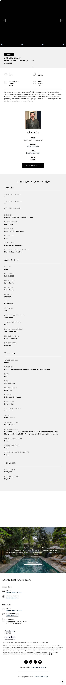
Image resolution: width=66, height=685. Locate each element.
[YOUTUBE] (40, 662)
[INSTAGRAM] (30, 662)
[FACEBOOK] (26, 662)
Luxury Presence (38, 667)
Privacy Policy (41, 677)
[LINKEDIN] (35, 662)
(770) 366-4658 (12, 616)
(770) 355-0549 (33, 146)
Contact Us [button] (33, 562)
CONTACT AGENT (33, 165)
